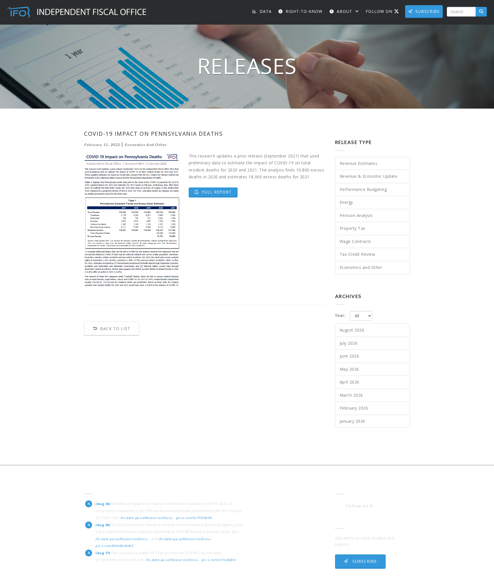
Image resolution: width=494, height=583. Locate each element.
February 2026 (354, 408)
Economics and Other (361, 267)
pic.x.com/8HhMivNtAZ (114, 546)
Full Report (219, 192)
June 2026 (349, 356)
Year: (340, 315)
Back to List (114, 328)
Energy (346, 202)
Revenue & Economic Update (369, 176)
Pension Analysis (356, 215)
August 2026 (352, 330)
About (344, 11)
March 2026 (351, 395)
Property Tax (352, 228)
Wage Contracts (355, 241)
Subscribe (427, 11)
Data (265, 11)
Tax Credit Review (357, 254)
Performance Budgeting (363, 189)
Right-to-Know (303, 11)
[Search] (481, 12)
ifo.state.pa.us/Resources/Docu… (148, 518)
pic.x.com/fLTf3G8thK (194, 518)
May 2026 (349, 369)
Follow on (384, 11)
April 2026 (349, 382)
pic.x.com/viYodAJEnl (219, 560)
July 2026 (349, 343)
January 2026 (352, 421)
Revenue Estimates (359, 163)
